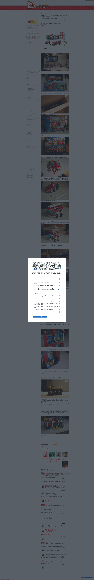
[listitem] (47, 276)
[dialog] (47, 290)
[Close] (64, 260)
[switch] (59, 279)
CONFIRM (40, 316)
